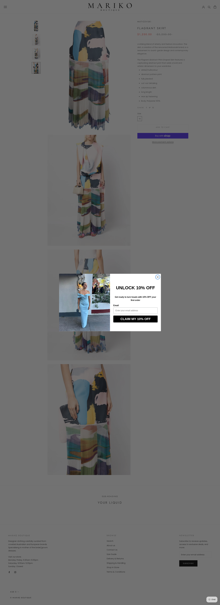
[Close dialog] (157, 277)
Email (116, 305)
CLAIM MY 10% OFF (135, 319)
